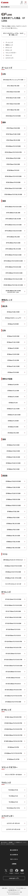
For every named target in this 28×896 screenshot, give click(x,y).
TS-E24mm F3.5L (13, 790)
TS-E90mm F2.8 (13, 802)
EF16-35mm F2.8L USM (13, 92)
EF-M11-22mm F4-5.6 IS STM (13, 717)
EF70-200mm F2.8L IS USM (13, 219)
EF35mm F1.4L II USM (13, 366)
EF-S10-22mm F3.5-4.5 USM (13, 599)
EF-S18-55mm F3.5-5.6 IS (13, 629)
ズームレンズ (9, 42)
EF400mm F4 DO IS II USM (13, 505)
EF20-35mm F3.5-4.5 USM (13, 116)
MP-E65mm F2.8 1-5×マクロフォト (13, 560)
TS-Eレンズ (9, 55)
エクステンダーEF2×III (13, 823)
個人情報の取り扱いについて (14, 890)
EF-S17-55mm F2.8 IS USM (13, 611)
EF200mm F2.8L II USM (13, 451)
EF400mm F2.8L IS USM (13, 487)
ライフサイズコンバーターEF (13, 584)
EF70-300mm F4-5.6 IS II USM (14, 273)
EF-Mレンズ (9, 50)
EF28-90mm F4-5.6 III (13, 170)
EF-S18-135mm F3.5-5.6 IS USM (13, 665)
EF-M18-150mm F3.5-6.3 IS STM (13, 735)
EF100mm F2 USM (13, 427)
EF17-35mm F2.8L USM (13, 104)
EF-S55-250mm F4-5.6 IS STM (13, 690)
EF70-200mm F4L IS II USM (13, 249)
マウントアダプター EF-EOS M (13, 774)
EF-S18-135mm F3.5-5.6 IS (13, 653)
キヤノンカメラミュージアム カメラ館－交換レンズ (13, 34)
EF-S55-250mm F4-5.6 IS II (13, 684)
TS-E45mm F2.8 (13, 796)
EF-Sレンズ (9, 47)
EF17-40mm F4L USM (13, 110)
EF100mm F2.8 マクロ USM (13, 572)
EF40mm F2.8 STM (13, 384)
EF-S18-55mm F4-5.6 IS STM (13, 647)
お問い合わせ (4, 888)
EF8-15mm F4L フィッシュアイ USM (13, 80)
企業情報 (14, 864)
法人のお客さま (14, 854)
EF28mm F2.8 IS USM (13, 354)
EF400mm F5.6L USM (13, 511)
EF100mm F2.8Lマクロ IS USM (13, 566)
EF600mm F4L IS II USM (13, 535)
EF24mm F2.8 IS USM (13, 336)
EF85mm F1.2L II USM (13, 409)
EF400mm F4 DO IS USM (13, 499)
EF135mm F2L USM (13, 433)
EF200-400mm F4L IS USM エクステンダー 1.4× (13, 291)
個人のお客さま (5, 7)
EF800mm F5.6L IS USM (13, 541)
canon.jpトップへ (14, 878)
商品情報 (10, 842)
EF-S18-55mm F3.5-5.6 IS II (13, 635)
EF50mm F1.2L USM (13, 390)
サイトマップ (11, 888)
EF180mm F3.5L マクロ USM (13, 578)
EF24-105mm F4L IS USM (13, 158)
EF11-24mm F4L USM (13, 86)
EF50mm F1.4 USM (13, 396)
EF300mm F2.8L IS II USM (13, 463)
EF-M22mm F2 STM (13, 747)
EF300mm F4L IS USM (13, 469)
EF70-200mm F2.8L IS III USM (13, 231)
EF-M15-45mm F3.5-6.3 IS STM (13, 723)
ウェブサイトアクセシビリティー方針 (14, 892)
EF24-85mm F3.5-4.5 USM (13, 146)
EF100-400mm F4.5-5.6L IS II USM (13, 285)
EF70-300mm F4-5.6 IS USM (13, 267)
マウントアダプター (11, 53)
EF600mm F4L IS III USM (13, 547)
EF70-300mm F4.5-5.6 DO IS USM (13, 261)
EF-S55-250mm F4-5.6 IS (13, 678)
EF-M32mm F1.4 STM (13, 759)
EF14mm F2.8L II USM (13, 312)
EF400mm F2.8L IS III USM (13, 481)
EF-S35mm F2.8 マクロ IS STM (13, 696)
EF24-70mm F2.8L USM (13, 128)
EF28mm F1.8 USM (13, 348)
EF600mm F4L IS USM (13, 529)
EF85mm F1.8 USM (13, 421)
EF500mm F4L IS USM (13, 517)
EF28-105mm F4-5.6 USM (13, 182)
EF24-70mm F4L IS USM (13, 140)
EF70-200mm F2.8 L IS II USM (13, 225)
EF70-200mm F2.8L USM (13, 213)
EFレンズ (3, 844)
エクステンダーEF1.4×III (13, 829)
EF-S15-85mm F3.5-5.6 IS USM (13, 605)
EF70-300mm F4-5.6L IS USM (13, 255)
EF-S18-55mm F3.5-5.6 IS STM (13, 641)
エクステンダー (10, 58)
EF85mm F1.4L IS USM (14, 415)
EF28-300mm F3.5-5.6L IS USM (13, 194)
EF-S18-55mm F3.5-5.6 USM (13, 623)
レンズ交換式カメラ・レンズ (20, 842)
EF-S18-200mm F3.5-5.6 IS (13, 671)
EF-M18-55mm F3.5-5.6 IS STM (13, 729)
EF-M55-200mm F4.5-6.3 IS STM (13, 741)
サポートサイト (14, 859)
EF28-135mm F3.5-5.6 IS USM (13, 188)
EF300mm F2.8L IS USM (13, 457)
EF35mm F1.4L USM (13, 360)
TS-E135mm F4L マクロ (13, 808)
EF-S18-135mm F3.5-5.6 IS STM (13, 659)
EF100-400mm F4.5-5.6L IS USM (13, 279)
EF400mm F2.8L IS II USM (13, 493)
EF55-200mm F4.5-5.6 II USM (13, 206)
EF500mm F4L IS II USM (13, 523)
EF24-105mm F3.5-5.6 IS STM (13, 152)
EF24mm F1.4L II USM (13, 342)
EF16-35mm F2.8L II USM (13, 98)
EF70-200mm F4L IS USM (13, 243)
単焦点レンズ (9, 45)
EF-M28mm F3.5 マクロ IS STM (13, 753)
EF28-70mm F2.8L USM (13, 164)
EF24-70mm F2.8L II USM (13, 134)
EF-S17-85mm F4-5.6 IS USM (13, 617)
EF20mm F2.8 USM (13, 324)
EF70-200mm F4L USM (13, 237)
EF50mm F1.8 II (13, 402)
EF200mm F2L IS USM (13, 445)
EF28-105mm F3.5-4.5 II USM (13, 176)
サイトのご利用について (21, 888)
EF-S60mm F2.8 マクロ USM (13, 702)
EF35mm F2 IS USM (13, 372)
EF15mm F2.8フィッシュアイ (13, 318)
